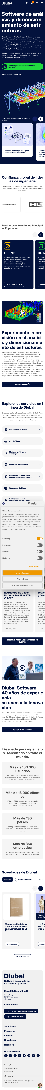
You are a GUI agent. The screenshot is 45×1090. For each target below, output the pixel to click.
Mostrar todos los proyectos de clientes (22, 641)
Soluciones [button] (10, 1026)
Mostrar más (22, 957)
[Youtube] (10, 1055)
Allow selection (22, 579)
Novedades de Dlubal (19, 872)
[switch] (40, 545)
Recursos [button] (9, 1045)
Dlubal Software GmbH (16, 991)
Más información (22, 384)
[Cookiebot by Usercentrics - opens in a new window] (28, 503)
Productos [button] (9, 1031)
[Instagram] (38, 1055)
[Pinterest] (29, 1055)
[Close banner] (42, 503)
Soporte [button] (8, 1036)
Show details (34, 566)
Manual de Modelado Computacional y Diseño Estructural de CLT (16, 927)
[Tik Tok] (33, 1055)
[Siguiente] (40, 119)
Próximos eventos (25, 880)
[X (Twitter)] (19, 1055)
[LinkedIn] (24, 1055)
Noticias (7, 880)
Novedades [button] (10, 1040)
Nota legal (7, 1065)
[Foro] (6, 1055)
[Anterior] (34, 119)
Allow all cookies (22, 573)
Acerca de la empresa (22, 730)
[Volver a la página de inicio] (7, 3)
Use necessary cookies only (22, 585)
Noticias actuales (12, 944)
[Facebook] (15, 1055)
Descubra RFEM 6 (14, 284)
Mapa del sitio (8, 1071)
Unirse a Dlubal (12, 1051)
